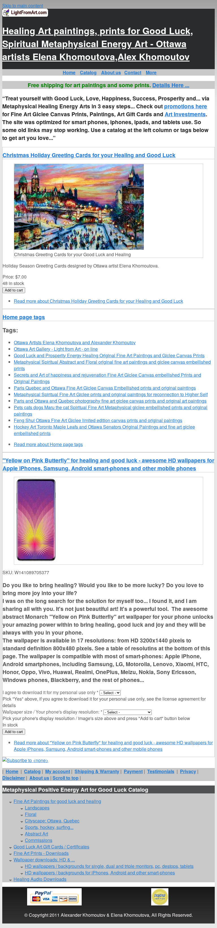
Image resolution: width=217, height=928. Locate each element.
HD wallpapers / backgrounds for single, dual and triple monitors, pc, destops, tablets (109, 866)
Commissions (38, 840)
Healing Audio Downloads (40, 879)
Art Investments (185, 114)
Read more (98, 301)
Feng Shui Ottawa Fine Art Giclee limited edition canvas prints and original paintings (98, 420)
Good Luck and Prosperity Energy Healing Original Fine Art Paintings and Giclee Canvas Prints (109, 355)
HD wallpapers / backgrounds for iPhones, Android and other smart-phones (100, 872)
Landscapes (37, 807)
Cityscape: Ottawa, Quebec (52, 820)
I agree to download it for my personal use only (50, 692)
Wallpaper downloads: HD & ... (44, 859)
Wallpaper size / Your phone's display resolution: (52, 711)
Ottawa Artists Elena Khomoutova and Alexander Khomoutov (75, 342)
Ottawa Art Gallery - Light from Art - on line (56, 349)
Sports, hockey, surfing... (49, 827)
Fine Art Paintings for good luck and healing (57, 801)
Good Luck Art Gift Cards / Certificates (51, 846)
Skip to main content (22, 5)
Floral (30, 814)
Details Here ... (170, 85)
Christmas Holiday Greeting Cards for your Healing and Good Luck (89, 155)
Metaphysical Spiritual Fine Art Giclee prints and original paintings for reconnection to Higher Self (111, 394)
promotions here (185, 106)
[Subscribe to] (25, 760)
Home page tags (24, 317)
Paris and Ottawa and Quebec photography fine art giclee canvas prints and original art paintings (110, 401)
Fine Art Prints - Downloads (41, 853)
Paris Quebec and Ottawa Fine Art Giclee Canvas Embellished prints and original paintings (105, 388)
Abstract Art (36, 833)
